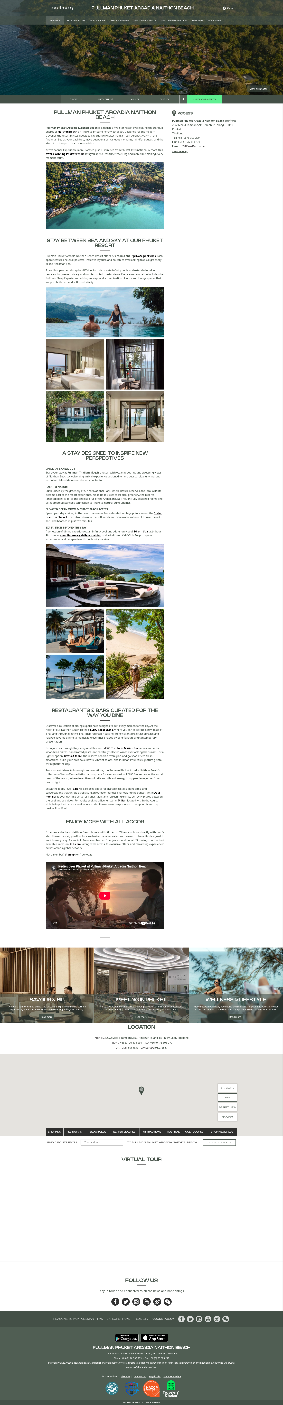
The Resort (55, 20)
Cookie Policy (163, 1319)
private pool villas (144, 256)
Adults (135, 99)
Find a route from (62, 1142)
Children (164, 99)
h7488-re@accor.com (193, 146)
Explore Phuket (119, 1319)
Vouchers (214, 20)
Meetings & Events (145, 20)
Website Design (172, 1376)
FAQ (100, 1319)
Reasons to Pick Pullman (73, 1319)
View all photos (258, 88)
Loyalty (142, 1319)
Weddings (197, 20)
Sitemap (125, 1376)
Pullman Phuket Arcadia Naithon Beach (164, 1142)
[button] (141, 1091)
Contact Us (140, 1376)
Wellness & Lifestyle (174, 20)
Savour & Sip (97, 20)
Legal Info (154, 1376)
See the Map (180, 151)
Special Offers (119, 20)
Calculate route (219, 1143)
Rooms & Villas (76, 20)
